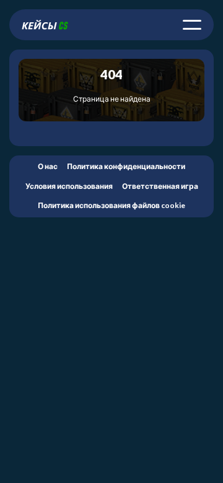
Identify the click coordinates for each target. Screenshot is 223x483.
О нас (48, 166)
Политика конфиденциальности (126, 166)
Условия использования (69, 186)
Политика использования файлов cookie (111, 205)
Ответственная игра (160, 186)
